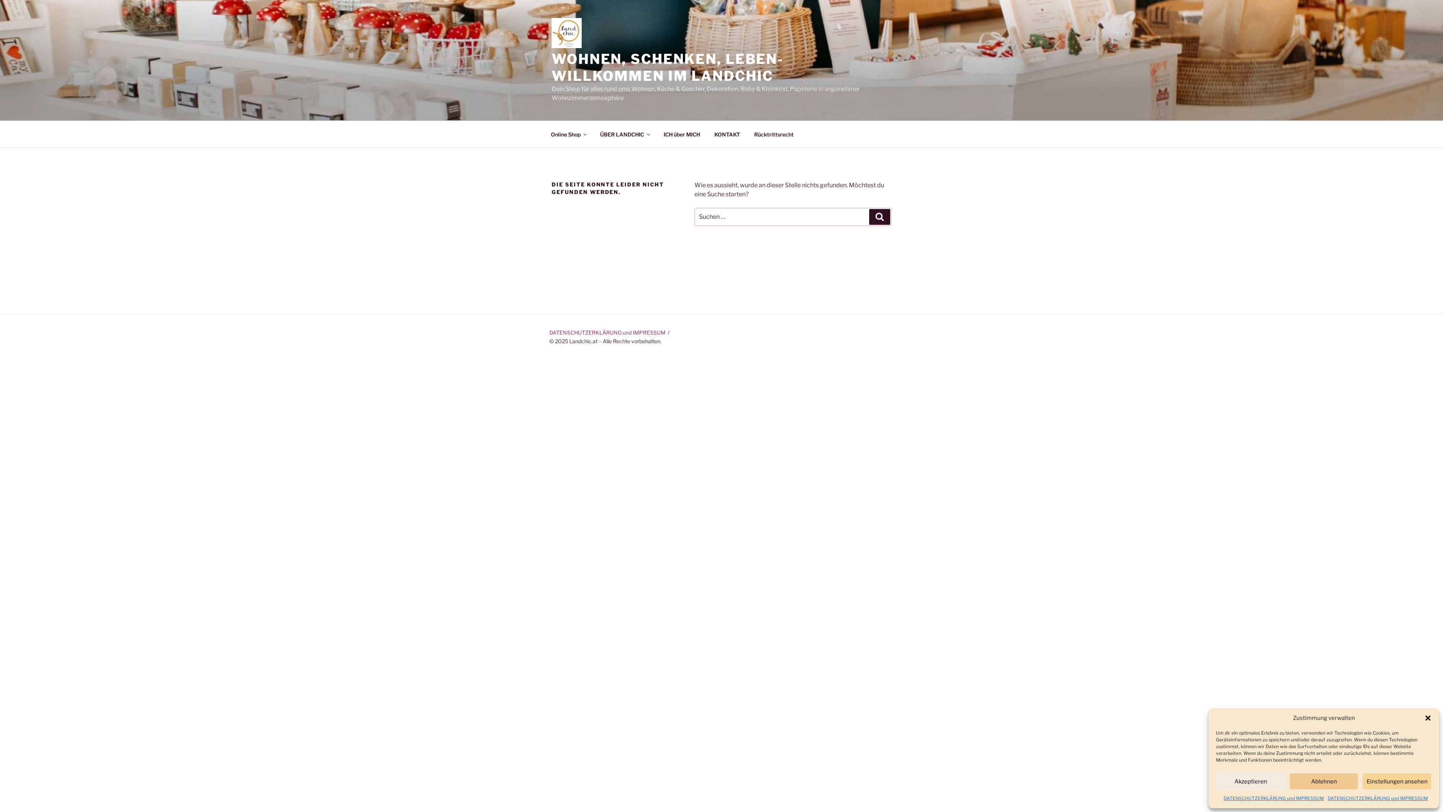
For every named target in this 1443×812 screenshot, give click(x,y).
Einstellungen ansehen (1397, 781)
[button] (1428, 718)
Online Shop (566, 134)
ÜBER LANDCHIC (622, 134)
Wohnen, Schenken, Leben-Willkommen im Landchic (668, 67)
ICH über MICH (682, 134)
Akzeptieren (1250, 781)
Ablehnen (1324, 781)
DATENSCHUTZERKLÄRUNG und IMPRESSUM (1274, 798)
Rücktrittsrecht (774, 134)
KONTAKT (727, 134)
